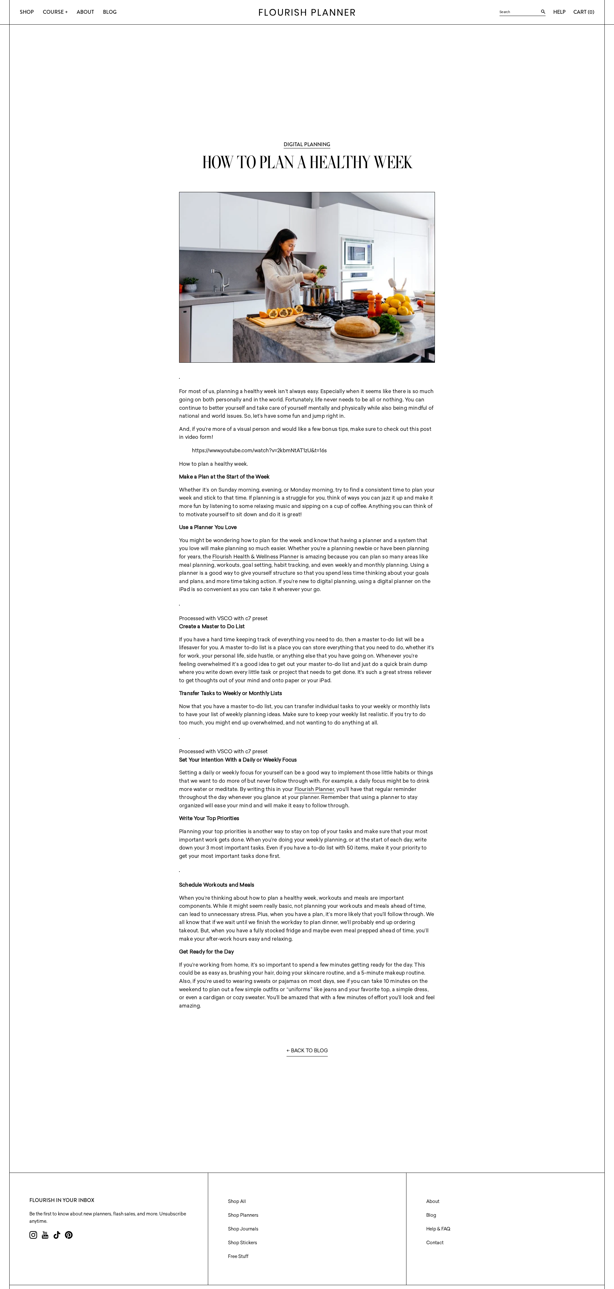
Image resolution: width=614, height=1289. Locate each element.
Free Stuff (238, 1256)
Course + (55, 12)
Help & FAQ (438, 1229)
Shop (27, 12)
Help (559, 12)
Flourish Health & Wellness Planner (255, 556)
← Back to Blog (307, 1050)
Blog (110, 12)
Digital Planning (307, 144)
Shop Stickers (242, 1242)
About (85, 12)
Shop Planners (243, 1215)
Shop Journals (243, 1229)
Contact (435, 1242)
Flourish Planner (314, 789)
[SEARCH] (543, 11)
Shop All (237, 1201)
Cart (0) (583, 12)
